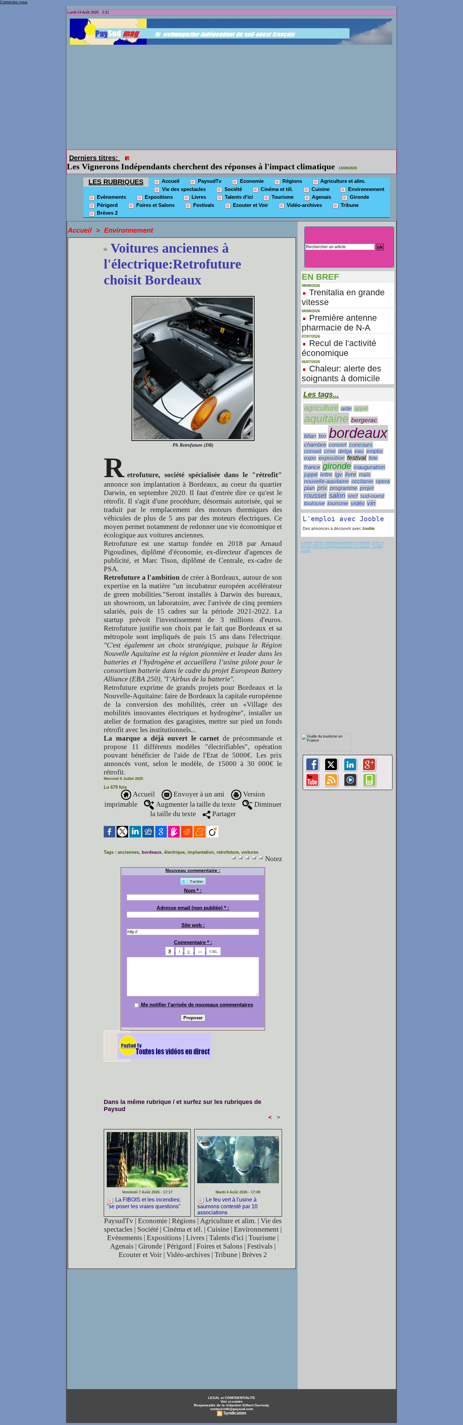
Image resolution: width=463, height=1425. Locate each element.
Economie (251, 171)
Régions (291, 171)
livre (350, 465)
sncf (353, 486)
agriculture (321, 398)
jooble (305, 541)
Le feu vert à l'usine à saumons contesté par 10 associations (227, 1195)
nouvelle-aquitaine (326, 472)
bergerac (364, 410)
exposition (331, 448)
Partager (223, 804)
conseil (312, 442)
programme (343, 479)
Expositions (158, 187)
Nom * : (193, 881)
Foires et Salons (155, 195)
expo (310, 448)
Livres (198, 187)
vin (371, 493)
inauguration (369, 457)
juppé (311, 465)
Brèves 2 (107, 203)
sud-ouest (372, 486)
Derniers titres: (94, 158)
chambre (315, 435)
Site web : (193, 915)
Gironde (358, 187)
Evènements (111, 187)
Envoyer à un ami (198, 785)
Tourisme (282, 187)
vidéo (357, 494)
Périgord (107, 195)
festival (356, 448)
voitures (249, 842)
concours (361, 435)
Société (232, 180)
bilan (310, 426)
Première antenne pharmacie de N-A (339, 313)
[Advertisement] (233, 95)
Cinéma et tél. (276, 180)
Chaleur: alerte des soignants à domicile (341, 364)
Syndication (234, 1403)
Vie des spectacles (183, 180)
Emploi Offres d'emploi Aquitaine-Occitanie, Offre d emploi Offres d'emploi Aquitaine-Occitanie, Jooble (342, 535)
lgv (338, 465)
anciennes (128, 842)
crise (330, 442)
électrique (174, 842)
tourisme (337, 494)
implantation (200, 842)
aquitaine (326, 409)
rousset (315, 486)
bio (322, 426)
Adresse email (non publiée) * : (193, 898)
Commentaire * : (193, 933)
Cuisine (319, 180)
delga (345, 442)
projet (367, 478)
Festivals (203, 195)
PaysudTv (209, 171)
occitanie (362, 472)
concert (337, 435)
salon (337, 486)
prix (322, 478)
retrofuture (228, 842)
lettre (326, 465)
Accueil (170, 171)
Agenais (321, 187)
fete (373, 448)
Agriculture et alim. (342, 171)
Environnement (365, 180)
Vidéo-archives (303, 195)
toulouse (314, 494)
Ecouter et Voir (250, 195)
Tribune (349, 195)
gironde (337, 456)
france (312, 457)
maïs (364, 465)
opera (383, 472)
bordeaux (151, 842)
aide (346, 399)
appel (361, 399)
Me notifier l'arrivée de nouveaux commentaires (197, 995)
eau (359, 442)
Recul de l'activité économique (339, 338)
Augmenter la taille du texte (195, 795)
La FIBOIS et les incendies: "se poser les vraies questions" (238, 157)
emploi (374, 442)
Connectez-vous (13, 2)
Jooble (368, 519)
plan (309, 478)
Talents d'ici (238, 187)
